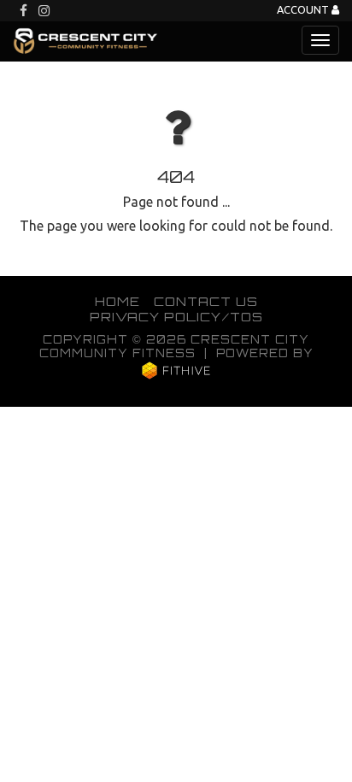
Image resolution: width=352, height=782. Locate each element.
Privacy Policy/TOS (176, 316)
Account (304, 9)
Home (117, 301)
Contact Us (206, 301)
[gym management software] (176, 370)
